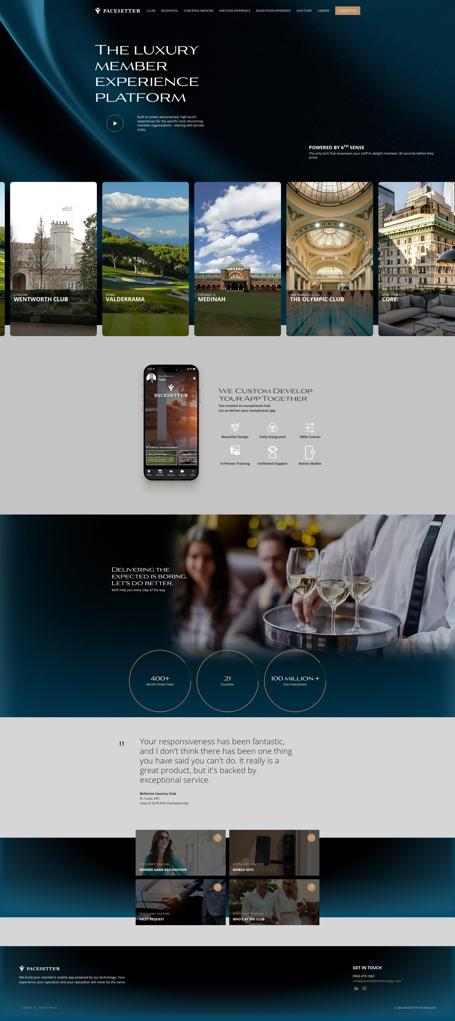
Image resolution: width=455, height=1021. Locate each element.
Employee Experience (234, 11)
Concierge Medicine (198, 11)
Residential (169, 11)
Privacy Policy (48, 1007)
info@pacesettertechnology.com (377, 981)
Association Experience (273, 11)
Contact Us (347, 11)
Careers (324, 11)
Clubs (151, 11)
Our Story (304, 11)
